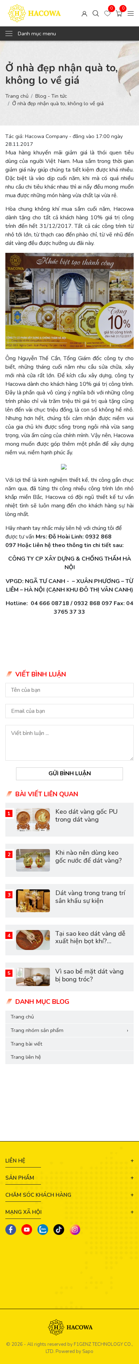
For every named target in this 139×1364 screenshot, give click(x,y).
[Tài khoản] (84, 13)
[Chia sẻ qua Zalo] (42, 1229)
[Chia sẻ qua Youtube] (26, 1229)
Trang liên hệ (26, 1057)
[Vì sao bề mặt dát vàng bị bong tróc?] (33, 977)
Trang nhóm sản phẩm (69, 1030)
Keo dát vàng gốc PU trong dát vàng (86, 815)
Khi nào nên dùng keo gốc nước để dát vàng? (88, 856)
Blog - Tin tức (51, 95)
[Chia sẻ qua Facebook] (10, 1229)
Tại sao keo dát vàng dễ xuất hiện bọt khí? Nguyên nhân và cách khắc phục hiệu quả (90, 945)
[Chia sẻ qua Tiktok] (58, 1229)
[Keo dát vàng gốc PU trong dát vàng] (33, 819)
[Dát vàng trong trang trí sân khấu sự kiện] (33, 900)
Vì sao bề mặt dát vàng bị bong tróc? (89, 975)
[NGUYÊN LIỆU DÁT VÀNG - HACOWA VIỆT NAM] (34, 13)
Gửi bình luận (69, 773)
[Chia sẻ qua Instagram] (75, 1229)
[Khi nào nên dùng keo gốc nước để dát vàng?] (33, 860)
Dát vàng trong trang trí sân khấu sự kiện (90, 897)
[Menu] (131, 13)
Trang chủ (17, 95)
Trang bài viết (26, 1043)
